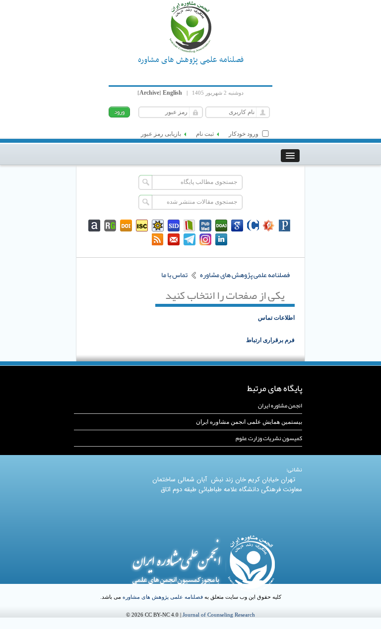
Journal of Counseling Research (219, 615)
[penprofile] (205, 225)
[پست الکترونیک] (174, 239)
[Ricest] (158, 225)
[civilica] (253, 225)
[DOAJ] (221, 225)
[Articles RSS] (158, 239)
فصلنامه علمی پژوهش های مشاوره (163, 597)
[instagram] (205, 239)
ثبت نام (205, 133)
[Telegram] (189, 239)
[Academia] (94, 225)
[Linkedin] (221, 239)
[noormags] (269, 225)
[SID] (174, 225)
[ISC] (142, 225)
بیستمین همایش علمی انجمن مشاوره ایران (249, 421)
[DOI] (126, 225)
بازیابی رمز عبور (161, 133)
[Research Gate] (110, 225)
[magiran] (189, 225)
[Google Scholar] (237, 225)
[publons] (285, 225)
